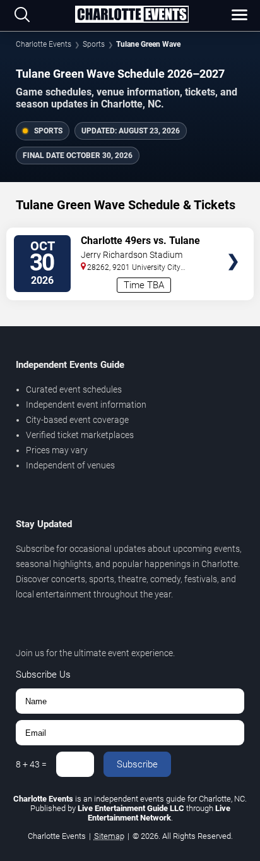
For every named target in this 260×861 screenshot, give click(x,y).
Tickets (233, 237)
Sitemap (109, 836)
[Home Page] (131, 15)
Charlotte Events (43, 44)
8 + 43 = (31, 764)
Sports (94, 44)
